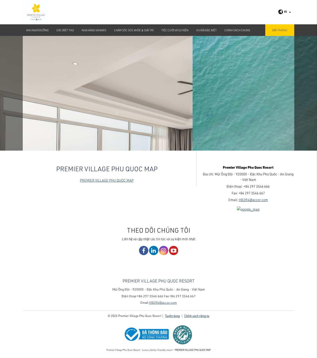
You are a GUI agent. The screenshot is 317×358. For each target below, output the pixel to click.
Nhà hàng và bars (94, 30)
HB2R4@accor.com (253, 199)
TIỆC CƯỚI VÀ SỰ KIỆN (174, 30)
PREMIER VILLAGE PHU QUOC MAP (107, 180)
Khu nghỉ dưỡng (37, 30)
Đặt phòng (279, 30)
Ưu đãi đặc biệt (206, 30)
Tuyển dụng (172, 316)
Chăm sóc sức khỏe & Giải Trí (134, 30)
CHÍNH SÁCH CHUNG (237, 30)
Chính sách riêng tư (196, 316)
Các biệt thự (65, 30)
